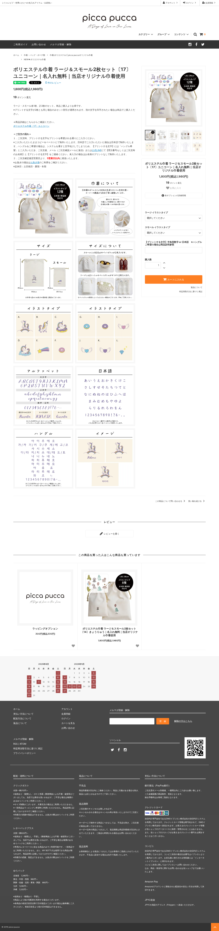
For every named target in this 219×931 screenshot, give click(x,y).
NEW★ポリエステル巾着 (35, 59)
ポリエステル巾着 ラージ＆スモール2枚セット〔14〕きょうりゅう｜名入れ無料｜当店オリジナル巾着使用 (109, 632)
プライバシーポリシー (24, 753)
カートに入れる (175, 279)
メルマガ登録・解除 (61, 44)
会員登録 (209, 3)
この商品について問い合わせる (169, 501)
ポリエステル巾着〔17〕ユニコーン (31, 126)
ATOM (23, 743)
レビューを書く (111, 533)
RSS (15, 743)
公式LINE (96, 150)
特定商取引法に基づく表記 (190, 291)
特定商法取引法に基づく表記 (27, 748)
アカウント (170, 3)
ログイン (189, 3)
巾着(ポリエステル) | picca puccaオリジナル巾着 (71, 55)
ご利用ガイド (20, 44)
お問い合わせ (39, 44)
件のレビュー (53, 82)
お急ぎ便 (34, 162)
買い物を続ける (195, 501)
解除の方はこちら (183, 721)
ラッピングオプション (45, 628)
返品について (196, 287)
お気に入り (175, 188)
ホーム (16, 55)
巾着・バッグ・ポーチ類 (34, 55)
